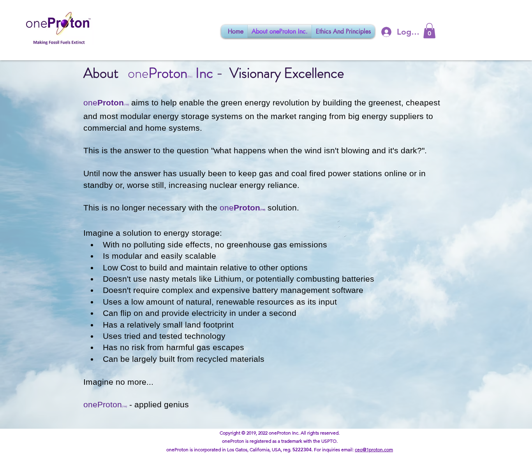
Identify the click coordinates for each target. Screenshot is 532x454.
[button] (429, 30)
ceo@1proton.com (374, 449)
